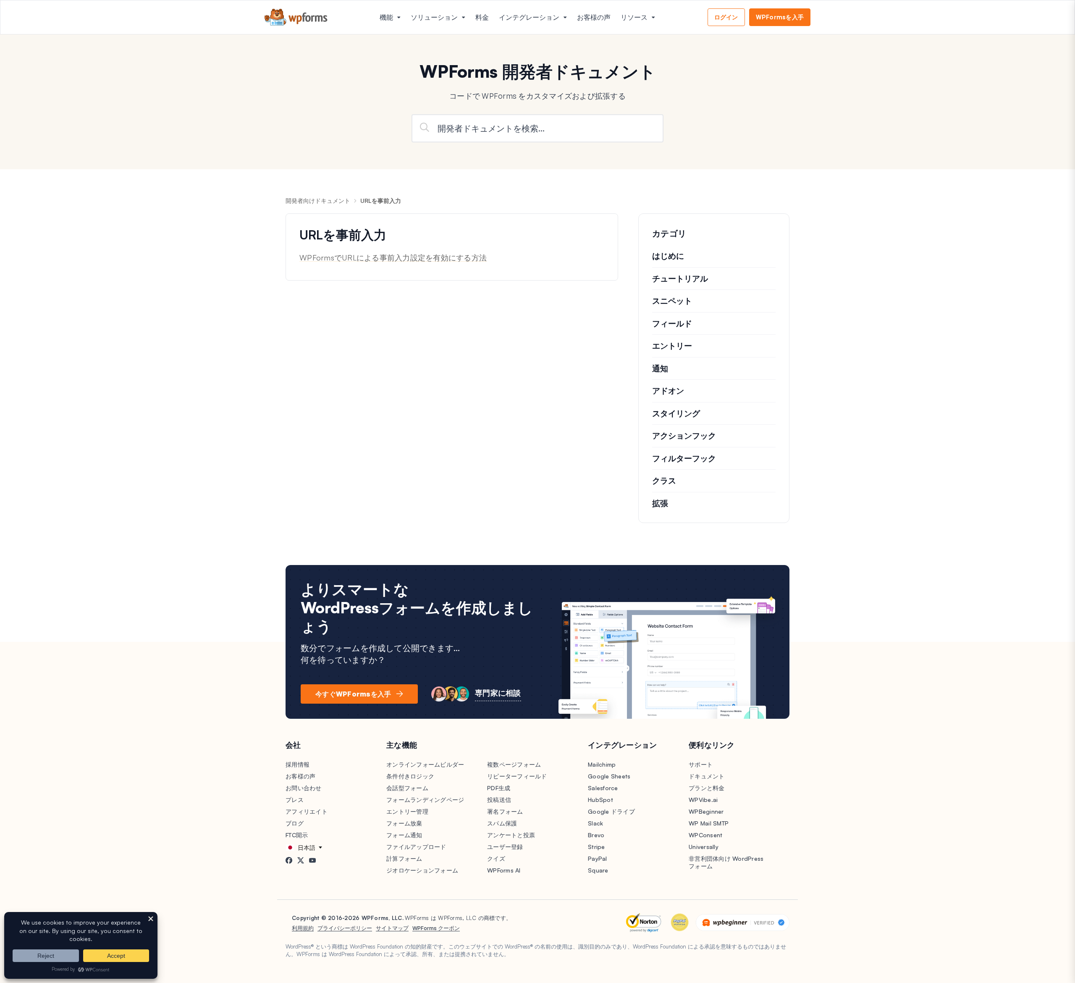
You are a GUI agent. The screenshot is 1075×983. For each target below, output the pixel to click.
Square (598, 870)
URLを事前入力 (380, 200)
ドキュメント (707, 776)
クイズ (496, 858)
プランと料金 (707, 787)
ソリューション (434, 17)
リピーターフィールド (517, 776)
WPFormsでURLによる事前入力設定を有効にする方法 (393, 257)
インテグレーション (529, 17)
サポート (701, 764)
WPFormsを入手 (780, 17)
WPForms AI (504, 870)
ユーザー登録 (505, 846)
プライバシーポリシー (344, 928)
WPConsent (705, 834)
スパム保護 (502, 823)
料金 (482, 17)
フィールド (672, 323)
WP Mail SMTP (709, 823)
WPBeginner (706, 811)
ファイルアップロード (416, 846)
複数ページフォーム (514, 764)
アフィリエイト (307, 811)
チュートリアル (680, 278)
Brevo (596, 834)
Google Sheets (609, 776)
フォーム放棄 (404, 823)
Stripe (596, 846)
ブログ (295, 823)
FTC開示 (297, 834)
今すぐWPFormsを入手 (353, 694)
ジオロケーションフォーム (422, 870)
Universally (703, 846)
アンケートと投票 (511, 834)
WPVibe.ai (703, 799)
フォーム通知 (404, 834)
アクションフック (684, 436)
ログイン (726, 17)
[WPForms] (296, 17)
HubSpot (600, 799)
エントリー (672, 346)
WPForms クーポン (436, 928)
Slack (595, 823)
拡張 (660, 503)
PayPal (597, 858)
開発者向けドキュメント (318, 200)
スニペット (672, 301)
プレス (295, 799)
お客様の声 (594, 17)
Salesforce (603, 787)
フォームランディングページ (425, 799)
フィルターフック (684, 458)
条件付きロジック (410, 776)
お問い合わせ (304, 787)
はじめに (668, 256)
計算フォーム (404, 858)
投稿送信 (499, 799)
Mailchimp (602, 764)
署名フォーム (505, 811)
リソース (634, 17)
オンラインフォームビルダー (425, 764)
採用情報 (297, 764)
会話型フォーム (407, 787)
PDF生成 (498, 787)
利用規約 (303, 928)
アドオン (668, 391)
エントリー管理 (407, 811)
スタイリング (676, 413)
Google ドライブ (611, 811)
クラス (664, 481)
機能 (386, 17)
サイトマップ (392, 928)
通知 (660, 368)
